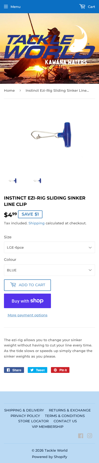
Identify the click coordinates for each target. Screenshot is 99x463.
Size (8, 237)
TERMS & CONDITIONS (65, 416)
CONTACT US (65, 421)
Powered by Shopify (49, 457)
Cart (91, 6)
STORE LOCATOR (33, 421)
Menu (16, 6)
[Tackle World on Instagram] (89, 436)
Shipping (37, 223)
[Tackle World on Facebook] (80, 436)
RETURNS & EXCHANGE (70, 410)
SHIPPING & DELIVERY (24, 410)
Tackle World (56, 450)
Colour (10, 259)
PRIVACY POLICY (25, 416)
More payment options (28, 315)
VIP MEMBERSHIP (47, 426)
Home (9, 90)
